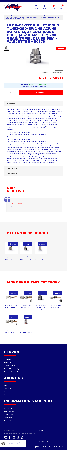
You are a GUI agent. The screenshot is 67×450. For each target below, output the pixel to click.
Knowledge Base (9, 411)
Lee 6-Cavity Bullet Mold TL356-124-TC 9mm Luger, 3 (26, 258)
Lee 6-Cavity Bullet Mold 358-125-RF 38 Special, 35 (11, 258)
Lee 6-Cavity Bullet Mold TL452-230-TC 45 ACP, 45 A (41, 307)
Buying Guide (8, 408)
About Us (7, 385)
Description (11, 104)
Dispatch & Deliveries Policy (12, 372)
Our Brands (7, 395)
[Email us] (5, 437)
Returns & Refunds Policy (11, 369)
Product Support (9, 414)
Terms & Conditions (21, 433)
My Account (7, 359)
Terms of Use (8, 421)
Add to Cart (42, 92)
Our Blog (6, 391)
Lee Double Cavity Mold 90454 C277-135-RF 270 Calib (11, 307)
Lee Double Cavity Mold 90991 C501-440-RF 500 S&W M (26, 331)
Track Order (7, 362)
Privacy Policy (8, 417)
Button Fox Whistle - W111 (13, 443)
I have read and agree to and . (20, 433)
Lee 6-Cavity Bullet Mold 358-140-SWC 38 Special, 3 (41, 258)
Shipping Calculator (14, 173)
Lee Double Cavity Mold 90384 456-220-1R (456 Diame (11, 331)
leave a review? (23, 207)
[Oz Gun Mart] (13, 7)
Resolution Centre (9, 365)
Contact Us (7, 388)
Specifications (12, 168)
